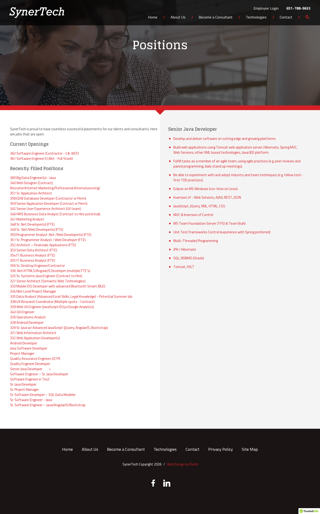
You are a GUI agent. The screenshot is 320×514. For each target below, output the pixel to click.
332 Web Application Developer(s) (35, 338)
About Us (178, 17)
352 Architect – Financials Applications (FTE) (43, 245)
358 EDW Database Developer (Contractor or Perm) (48, 198)
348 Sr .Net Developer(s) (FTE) (32, 224)
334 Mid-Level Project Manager (33, 291)
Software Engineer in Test (30, 379)
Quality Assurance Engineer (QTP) (35, 358)
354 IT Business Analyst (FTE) (32, 255)
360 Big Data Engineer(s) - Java (33, 177)
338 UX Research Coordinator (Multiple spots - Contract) (52, 301)
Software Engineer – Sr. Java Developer (39, 374)
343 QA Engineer (22, 312)
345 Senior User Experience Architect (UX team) (45, 208)
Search (307, 20)
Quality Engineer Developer (30, 363)
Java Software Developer (28, 348)
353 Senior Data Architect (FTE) (33, 250)
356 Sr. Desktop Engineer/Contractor (37, 265)
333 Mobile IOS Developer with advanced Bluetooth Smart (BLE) (57, 286)
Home (152, 17)
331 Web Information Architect (33, 332)
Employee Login (266, 8)
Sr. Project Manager (24, 389)
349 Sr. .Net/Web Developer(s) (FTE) (36, 229)
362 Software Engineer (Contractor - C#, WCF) (44, 153)
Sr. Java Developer (23, 384)
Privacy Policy (220, 449)
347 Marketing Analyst (27, 219)
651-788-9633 (298, 8)
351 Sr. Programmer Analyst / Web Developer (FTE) (48, 239)
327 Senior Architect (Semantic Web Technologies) (48, 281)
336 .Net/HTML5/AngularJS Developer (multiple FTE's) (50, 270)
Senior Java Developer (26, 369)
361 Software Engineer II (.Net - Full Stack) (41, 158)
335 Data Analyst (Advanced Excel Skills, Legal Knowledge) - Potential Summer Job (71, 296)
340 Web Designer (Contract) (31, 183)
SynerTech (36, 12)
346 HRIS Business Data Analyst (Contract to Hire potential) (55, 214)
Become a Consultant (216, 17)
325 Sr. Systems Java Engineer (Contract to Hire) (46, 276)
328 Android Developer (27, 322)
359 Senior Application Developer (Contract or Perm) (48, 203)
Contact (286, 17)
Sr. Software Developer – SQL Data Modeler (43, 394)
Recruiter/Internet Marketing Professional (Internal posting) (55, 188)
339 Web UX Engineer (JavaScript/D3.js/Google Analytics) (52, 306)
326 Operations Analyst (28, 317)
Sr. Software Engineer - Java (31, 399)
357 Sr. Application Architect (31, 193)
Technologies (256, 17)
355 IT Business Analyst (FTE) (32, 260)
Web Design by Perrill (182, 464)
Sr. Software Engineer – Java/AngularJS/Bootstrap (48, 405)
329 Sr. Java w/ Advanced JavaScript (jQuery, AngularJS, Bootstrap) (59, 327)
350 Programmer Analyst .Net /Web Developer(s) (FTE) (50, 234)
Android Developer (23, 343)
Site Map (250, 449)
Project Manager (22, 353)
